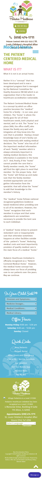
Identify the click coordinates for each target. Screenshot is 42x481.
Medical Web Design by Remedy (17, 458)
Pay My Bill (21, 374)
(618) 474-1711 (24, 37)
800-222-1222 (27, 41)
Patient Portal (21, 351)
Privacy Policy (32, 460)
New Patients (21, 347)
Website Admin (21, 461)
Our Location (21, 363)
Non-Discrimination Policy (21, 452)
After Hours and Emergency (21, 355)
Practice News (21, 371)
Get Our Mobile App (21, 367)
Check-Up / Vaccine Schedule (21, 359)
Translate (27, 425)
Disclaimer (22, 460)
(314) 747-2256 (24, 420)
